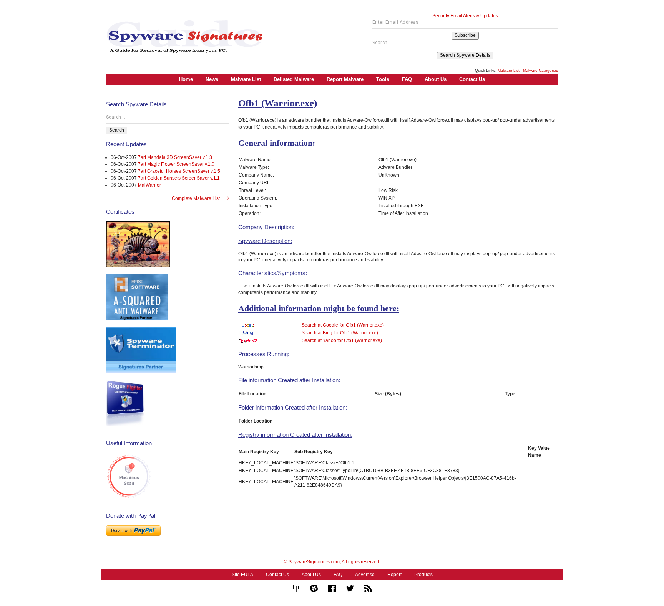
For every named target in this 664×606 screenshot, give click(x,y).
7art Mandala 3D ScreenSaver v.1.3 (175, 157)
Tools (382, 79)
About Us (436, 79)
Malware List (509, 70)
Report (394, 574)
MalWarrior (149, 185)
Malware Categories (540, 70)
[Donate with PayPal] (133, 530)
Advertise (365, 574)
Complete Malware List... (198, 198)
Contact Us (472, 79)
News (212, 79)
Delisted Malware (294, 79)
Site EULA (242, 574)
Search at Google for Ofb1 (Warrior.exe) (343, 325)
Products (423, 574)
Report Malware (345, 79)
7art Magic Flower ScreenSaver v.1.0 (176, 164)
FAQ (407, 79)
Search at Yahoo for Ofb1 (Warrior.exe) (342, 340)
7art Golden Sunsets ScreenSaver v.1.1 (179, 178)
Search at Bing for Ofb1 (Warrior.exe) (340, 332)
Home (186, 79)
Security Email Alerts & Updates (465, 15)
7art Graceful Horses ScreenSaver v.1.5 (179, 171)
